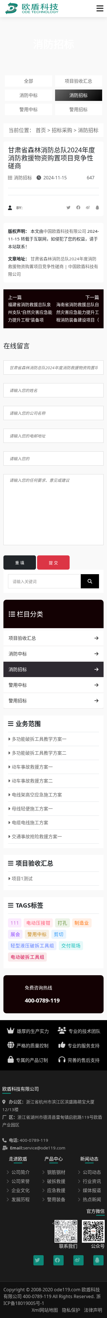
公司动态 (92, 1172)
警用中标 (28, 109)
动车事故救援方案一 (32, 767)
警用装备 (56, 1199)
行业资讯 (92, 1181)
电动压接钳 (38, 923)
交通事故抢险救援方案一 (37, 836)
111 (15, 923)
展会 (15, 934)
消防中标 (28, 95)
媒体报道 (92, 1190)
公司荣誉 (20, 1181)
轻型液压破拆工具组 (32, 946)
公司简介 (20, 1172)
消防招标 (78, 95)
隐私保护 (71, 1310)
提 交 (53, 562)
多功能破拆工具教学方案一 (39, 739)
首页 (41, 130)
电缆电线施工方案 (30, 822)
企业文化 (20, 1190)
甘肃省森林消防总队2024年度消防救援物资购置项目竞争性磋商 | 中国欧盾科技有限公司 (53, 266)
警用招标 (78, 109)
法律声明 (93, 1310)
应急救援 (56, 1190)
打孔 (62, 923)
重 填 (19, 562)
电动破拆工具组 (28, 957)
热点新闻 (92, 1199)
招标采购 (63, 130)
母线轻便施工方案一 (32, 809)
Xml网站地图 (45, 1310)
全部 (28, 81)
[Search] (90, 581)
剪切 (59, 934)
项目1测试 (22, 878)
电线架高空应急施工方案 (37, 795)
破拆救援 (56, 1181)
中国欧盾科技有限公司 (64, 231)
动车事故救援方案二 (32, 781)
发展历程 (20, 1199)
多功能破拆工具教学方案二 (39, 753)
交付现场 (71, 946)
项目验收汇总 (78, 81)
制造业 (81, 923)
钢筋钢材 (56, 1172)
